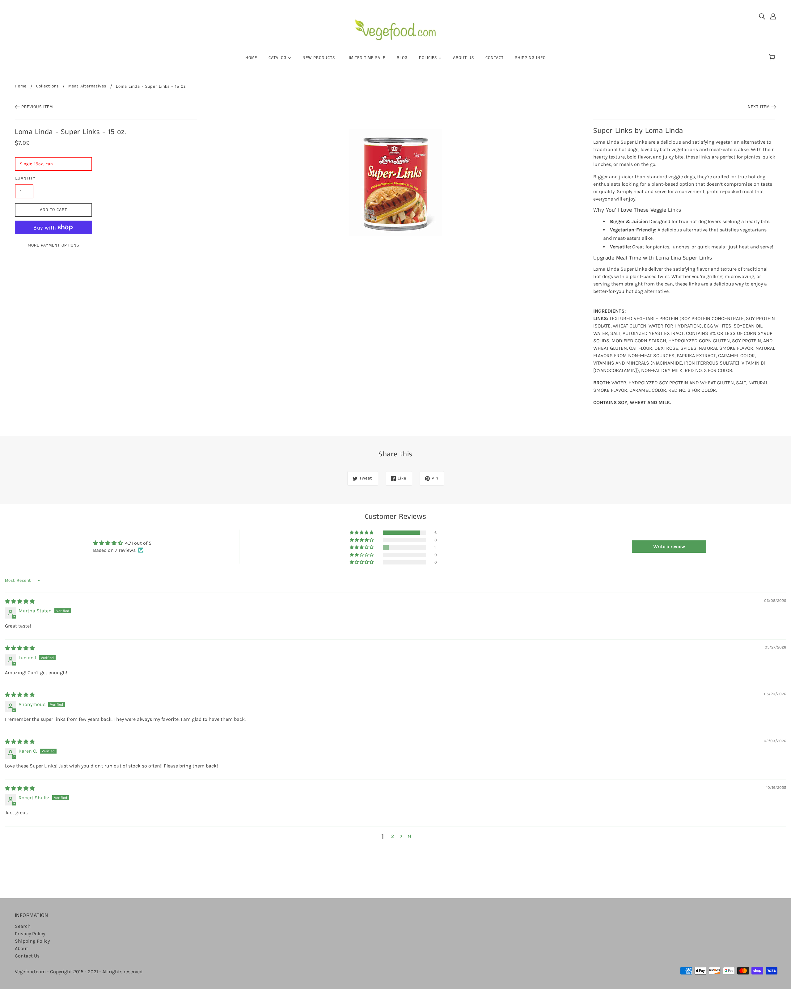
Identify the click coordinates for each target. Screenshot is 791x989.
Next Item (759, 107)
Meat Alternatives (87, 86)
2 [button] (392, 836)
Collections (47, 86)
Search (23, 926)
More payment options (53, 245)
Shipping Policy (32, 941)
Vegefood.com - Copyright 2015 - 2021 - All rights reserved (78, 971)
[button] (362, 532)
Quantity (24, 178)
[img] (762, 16)
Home (21, 86)
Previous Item (37, 107)
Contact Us (27, 956)
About (21, 948)
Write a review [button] (669, 546)
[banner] (395, 27)
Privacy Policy (30, 933)
